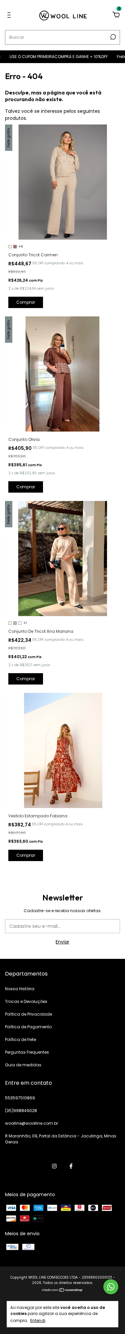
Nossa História (19, 989)
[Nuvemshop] (62, 1290)
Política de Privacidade (28, 1014)
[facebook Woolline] (71, 1166)
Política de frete (20, 1039)
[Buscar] (112, 37)
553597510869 (20, 1098)
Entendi (37, 1320)
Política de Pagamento (28, 1027)
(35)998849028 (21, 1110)
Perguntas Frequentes (27, 1052)
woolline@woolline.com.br (31, 1123)
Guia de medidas (23, 1065)
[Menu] (10, 15)
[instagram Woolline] (54, 1166)
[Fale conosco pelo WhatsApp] (110, 1286)
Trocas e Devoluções (26, 1001)
